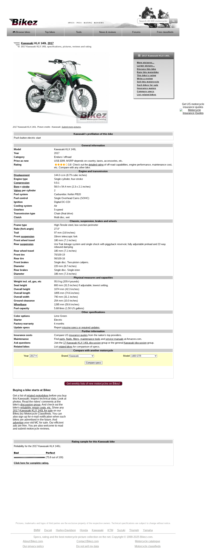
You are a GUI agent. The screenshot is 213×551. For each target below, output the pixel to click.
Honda (84, 530)
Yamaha (148, 530)
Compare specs (145, 91)
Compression (21, 182)
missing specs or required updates (81, 327)
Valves (17, 190)
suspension (27, 236)
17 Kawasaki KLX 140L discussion (82, 342)
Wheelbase (20, 304)
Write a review (145, 79)
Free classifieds (165, 32)
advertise (18, 422)
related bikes (65, 346)
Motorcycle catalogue (147, 541)
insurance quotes (78, 335)
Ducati (48, 530)
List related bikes (146, 95)
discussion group (30, 404)
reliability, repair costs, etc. (35, 407)
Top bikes (50, 32)
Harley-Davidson (66, 530)
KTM (110, 530)
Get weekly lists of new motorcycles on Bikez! (93, 383)
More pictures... (145, 63)
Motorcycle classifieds (148, 546)
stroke (25, 186)
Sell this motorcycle (148, 82)
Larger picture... (146, 66)
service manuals (114, 339)
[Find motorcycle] (173, 21)
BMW (37, 530)
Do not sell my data (87, 546)
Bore (16, 186)
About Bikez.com (33, 541)
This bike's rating (146, 75)
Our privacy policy (33, 546)
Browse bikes (22, 32)
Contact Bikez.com (88, 541)
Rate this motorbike (148, 72)
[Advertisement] (67, 9)
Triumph (134, 530)
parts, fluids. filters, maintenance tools (79, 339)
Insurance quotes (146, 88)
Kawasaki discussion (135, 342)
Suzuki (121, 530)
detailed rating (96, 164)
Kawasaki (27, 43)
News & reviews (107, 32)
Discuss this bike (146, 69)
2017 (51, 43)
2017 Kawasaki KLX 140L (155, 56)
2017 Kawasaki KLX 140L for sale (33, 410)
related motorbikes (37, 395)
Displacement (22, 175)
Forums (136, 32)
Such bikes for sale (147, 85)
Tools (79, 32)
